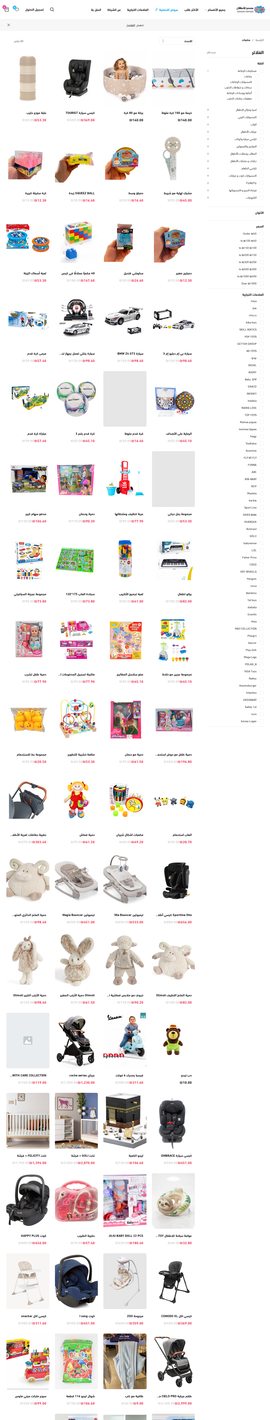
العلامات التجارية (137, 9)
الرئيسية (260, 39)
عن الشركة (114, 9)
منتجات (246, 39)
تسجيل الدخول (34, 9)
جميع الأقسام (216, 9)
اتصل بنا (96, 9)
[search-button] (52, 9)
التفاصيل (130, 24)
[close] (8, 25)
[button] (173, 88)
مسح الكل (211, 52)
